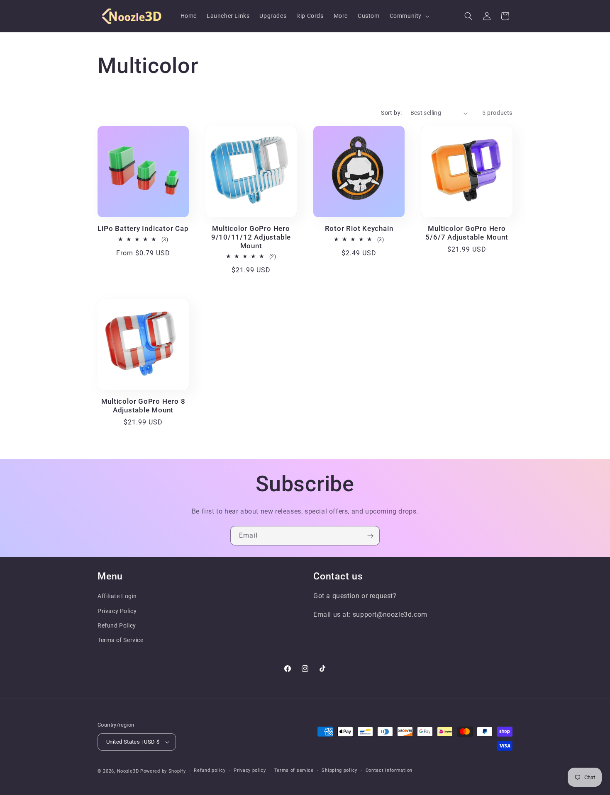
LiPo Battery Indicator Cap (143, 228)
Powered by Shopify (163, 771)
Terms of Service (121, 640)
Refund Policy (117, 625)
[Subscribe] (370, 535)
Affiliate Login (117, 596)
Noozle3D (128, 771)
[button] (409, 15)
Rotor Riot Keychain (359, 228)
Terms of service (294, 770)
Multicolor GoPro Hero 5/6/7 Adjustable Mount (466, 232)
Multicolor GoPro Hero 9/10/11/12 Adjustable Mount (251, 237)
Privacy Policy (117, 611)
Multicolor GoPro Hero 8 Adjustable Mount (143, 405)
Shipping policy (339, 770)
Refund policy (209, 770)
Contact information (389, 770)
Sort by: (391, 112)
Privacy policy (250, 770)
